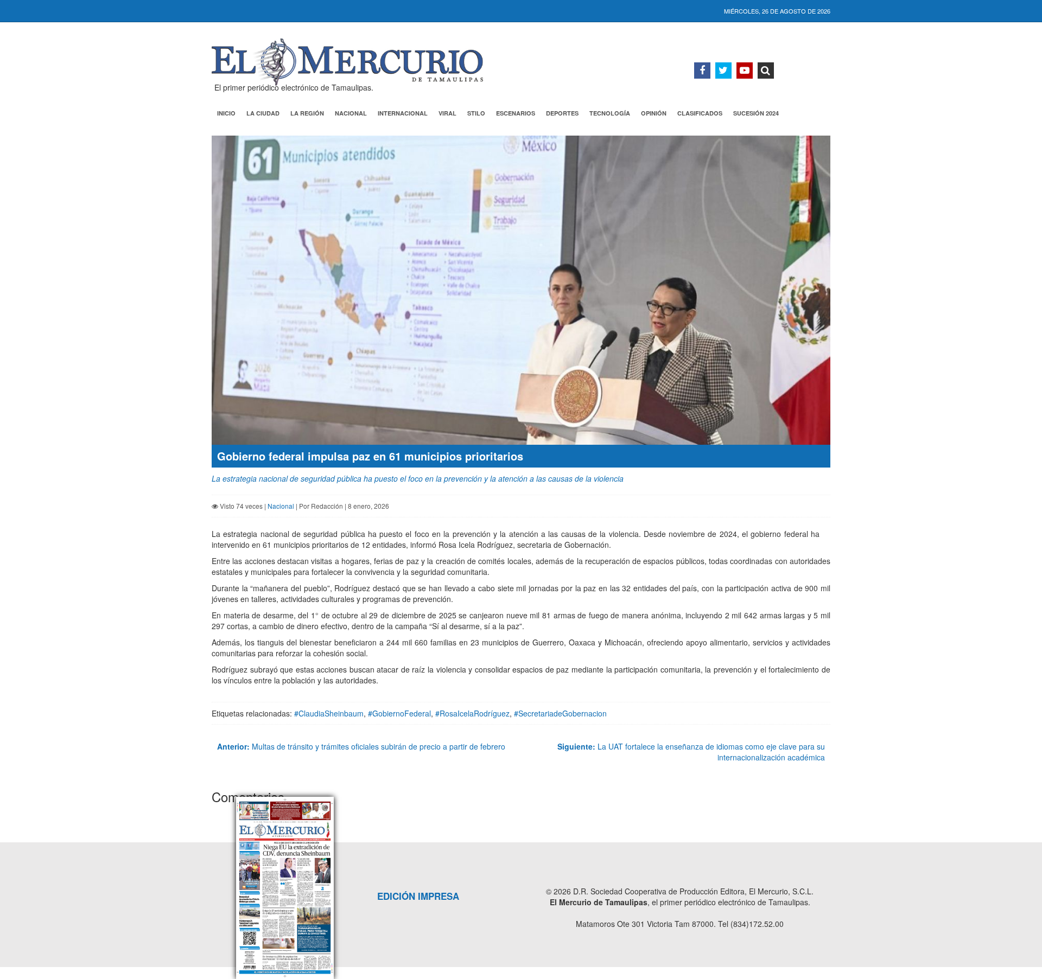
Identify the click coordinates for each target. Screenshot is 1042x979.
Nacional (351, 113)
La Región (307, 113)
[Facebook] (702, 70)
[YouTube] (744, 70)
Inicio (226, 113)
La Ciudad (262, 113)
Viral (447, 113)
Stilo (476, 113)
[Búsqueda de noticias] (766, 70)
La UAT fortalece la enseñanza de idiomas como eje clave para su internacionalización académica (691, 752)
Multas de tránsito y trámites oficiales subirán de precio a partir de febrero (361, 746)
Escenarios (515, 113)
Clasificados (699, 113)
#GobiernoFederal (399, 713)
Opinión (653, 113)
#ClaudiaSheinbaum (329, 713)
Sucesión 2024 (756, 113)
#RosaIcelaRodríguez (472, 713)
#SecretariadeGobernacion (560, 713)
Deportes (562, 113)
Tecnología (609, 113)
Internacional (403, 113)
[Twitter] (723, 70)
